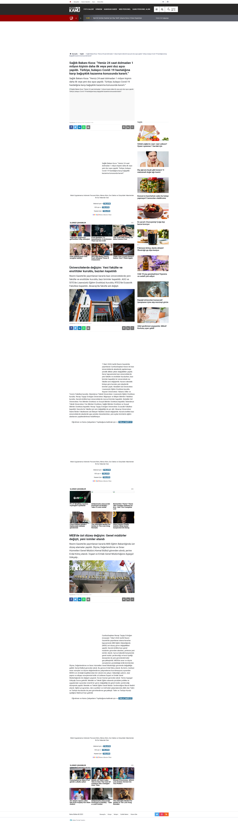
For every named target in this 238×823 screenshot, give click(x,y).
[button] (124, 127)
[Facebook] (71, 127)
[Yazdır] (88, 127)
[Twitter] (75, 127)
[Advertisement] (119, 37)
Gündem (98, 9)
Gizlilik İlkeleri (124, 814)
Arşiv (93, 2)
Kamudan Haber (110, 9)
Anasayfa (102, 814)
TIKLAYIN (107, 203)
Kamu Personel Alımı (141, 9)
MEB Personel (125, 9)
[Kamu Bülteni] (74, 9)
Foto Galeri (89, 9)
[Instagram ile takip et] (161, 814)
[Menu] (156, 9)
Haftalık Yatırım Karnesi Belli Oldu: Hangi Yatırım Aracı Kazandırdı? (114, 18)
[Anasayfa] (70, 2)
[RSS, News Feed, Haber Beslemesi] (166, 814)
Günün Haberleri (85, 2)
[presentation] (76, 18)
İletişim (116, 814)
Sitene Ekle (100, 2)
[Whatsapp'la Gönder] (84, 127)
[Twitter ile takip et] (157, 814)
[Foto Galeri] (168, 2)
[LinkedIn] (79, 127)
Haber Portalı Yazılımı (79, 820)
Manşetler (76, 2)
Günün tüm (162, 18)
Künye (109, 814)
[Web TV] (163, 2)
